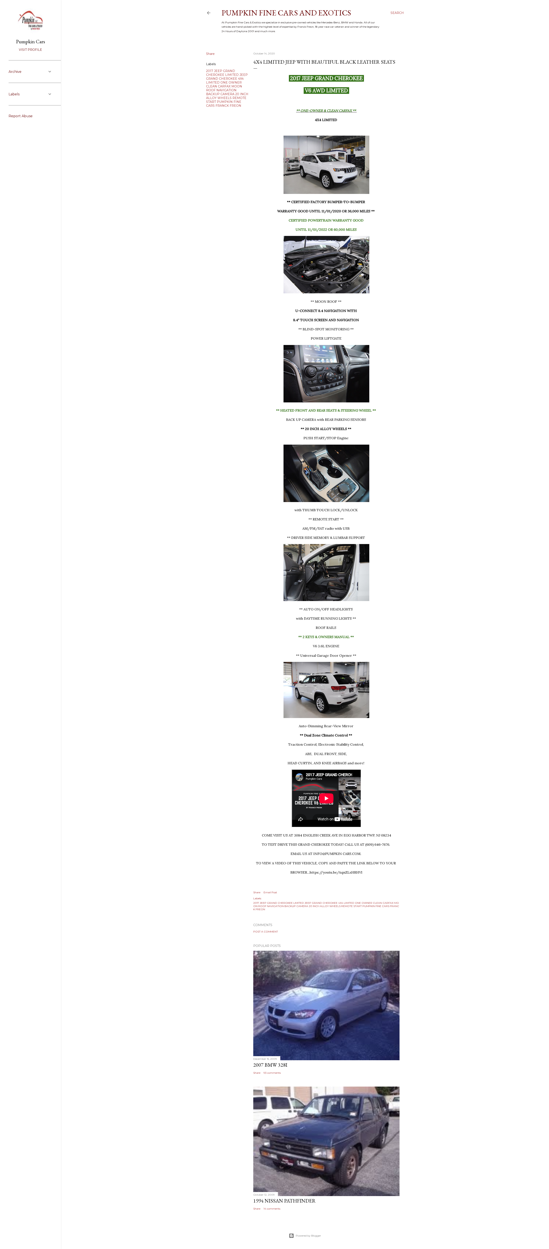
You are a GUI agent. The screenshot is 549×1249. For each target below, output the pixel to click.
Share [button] (210, 54)
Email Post (270, 892)
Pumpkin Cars (30, 41)
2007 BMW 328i (270, 1065)
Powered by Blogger (308, 1235)
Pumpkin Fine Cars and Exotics (286, 13)
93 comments (272, 1072)
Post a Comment (265, 931)
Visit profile (30, 50)
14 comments (272, 1208)
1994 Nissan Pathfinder (284, 1200)
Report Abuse (21, 116)
